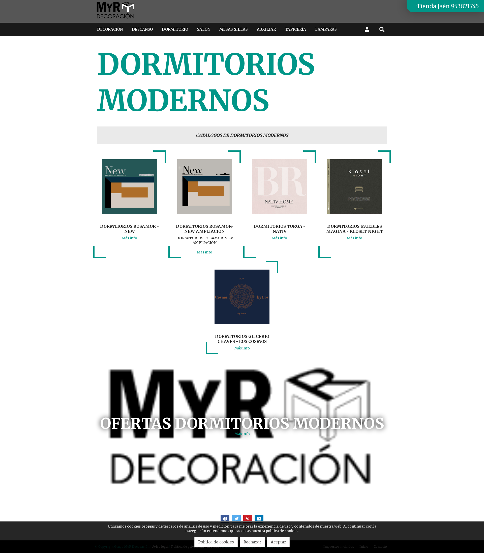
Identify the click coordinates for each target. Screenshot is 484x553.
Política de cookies (216, 542)
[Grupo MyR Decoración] (116, 19)
